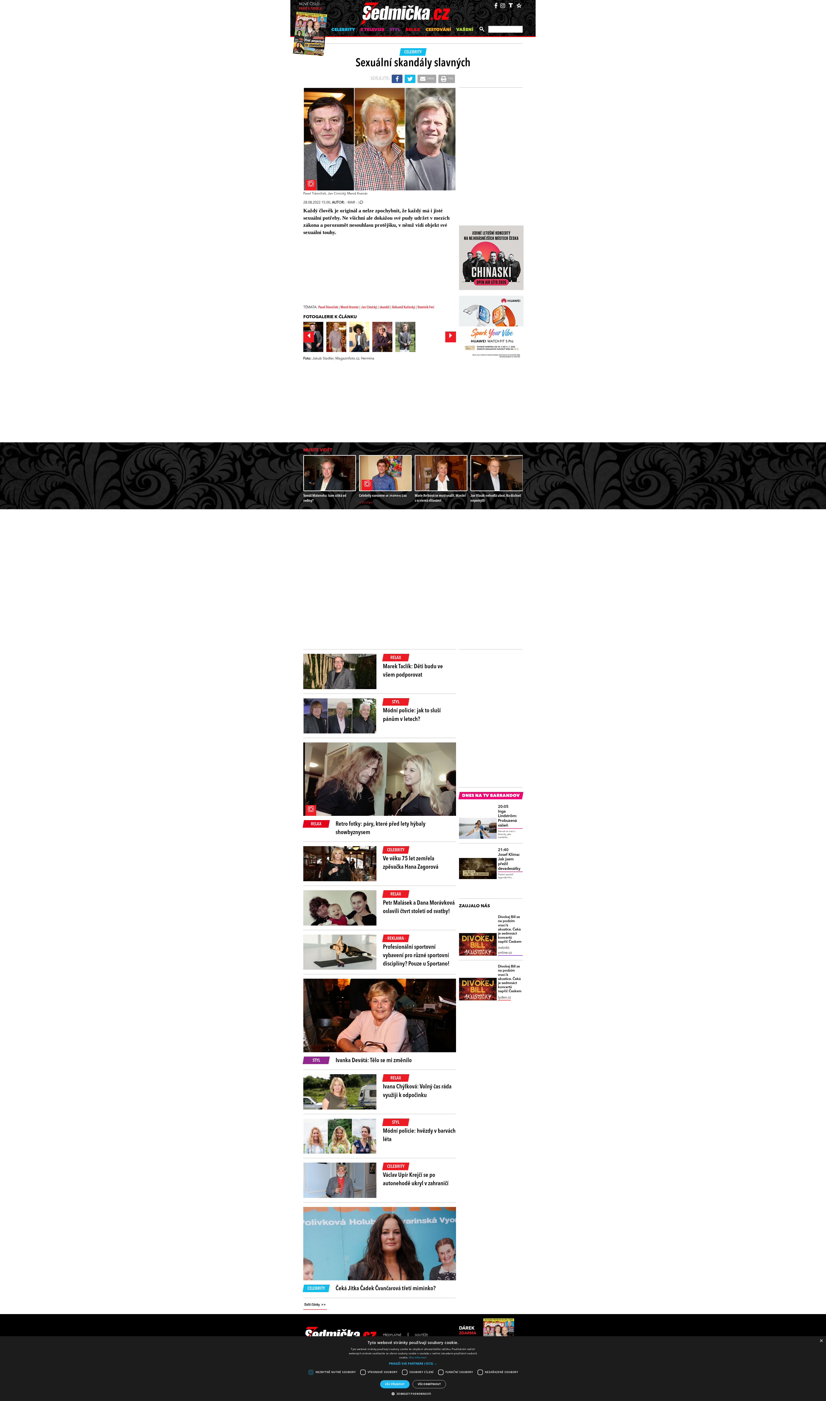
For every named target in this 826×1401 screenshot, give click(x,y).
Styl (395, 30)
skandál (384, 307)
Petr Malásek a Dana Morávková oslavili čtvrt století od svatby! (419, 907)
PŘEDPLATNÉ (392, 1335)
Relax (412, 30)
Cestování (438, 30)
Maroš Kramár (350, 307)
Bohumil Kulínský (403, 307)
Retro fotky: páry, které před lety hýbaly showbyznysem (380, 828)
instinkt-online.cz (505, 950)
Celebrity (343, 30)
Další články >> (315, 1305)
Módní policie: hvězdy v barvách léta (419, 1135)
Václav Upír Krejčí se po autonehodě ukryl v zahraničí (415, 1179)
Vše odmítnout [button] (429, 1384)
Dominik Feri (426, 307)
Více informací (418, 1357)
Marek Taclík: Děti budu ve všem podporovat (413, 671)
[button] (413, 1363)
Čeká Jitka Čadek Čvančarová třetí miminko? (386, 1289)
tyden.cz (504, 997)
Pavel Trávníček (328, 307)
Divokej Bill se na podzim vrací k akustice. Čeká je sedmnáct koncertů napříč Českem (509, 929)
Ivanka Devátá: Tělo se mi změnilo (374, 1061)
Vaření (464, 30)
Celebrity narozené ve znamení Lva (383, 496)
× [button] (821, 1340)
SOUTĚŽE (421, 1335)
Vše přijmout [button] (395, 1384)
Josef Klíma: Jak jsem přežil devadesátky (509, 859)
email (431, 78)
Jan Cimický (369, 307)
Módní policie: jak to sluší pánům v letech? (412, 715)
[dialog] (413, 1368)
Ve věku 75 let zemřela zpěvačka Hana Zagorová (410, 863)
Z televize (372, 30)
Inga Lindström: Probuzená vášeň (507, 816)
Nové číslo (310, 7)
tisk (450, 78)
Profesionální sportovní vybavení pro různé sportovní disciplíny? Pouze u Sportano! (416, 955)
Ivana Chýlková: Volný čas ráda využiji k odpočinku (417, 1091)
